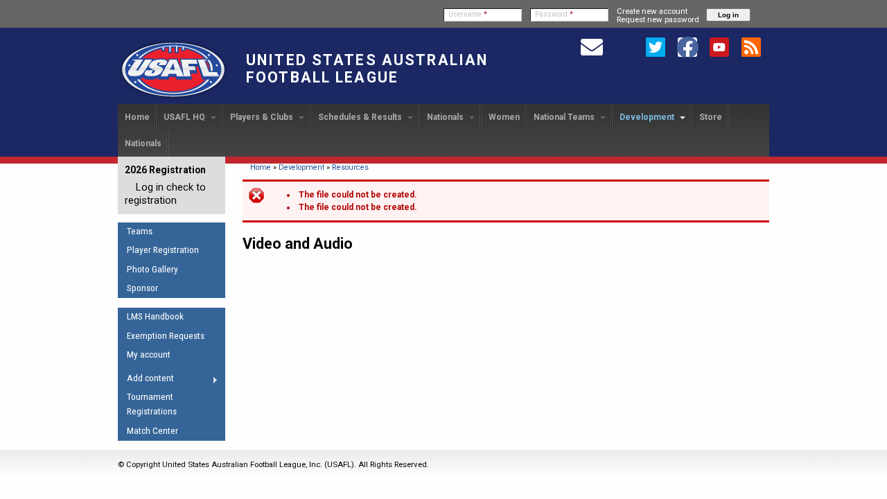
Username (467, 14)
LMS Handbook (155, 316)
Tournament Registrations (152, 404)
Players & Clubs (262, 117)
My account (148, 354)
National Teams (565, 117)
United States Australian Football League (367, 68)
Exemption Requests (165, 336)
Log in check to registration (165, 194)
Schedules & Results (361, 117)
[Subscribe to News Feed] (751, 46)
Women (504, 117)
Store (710, 117)
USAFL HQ (185, 117)
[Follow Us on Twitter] (655, 46)
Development (648, 117)
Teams (139, 231)
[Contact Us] (592, 46)
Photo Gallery (152, 269)
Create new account (652, 11)
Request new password (658, 19)
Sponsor (142, 288)
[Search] (624, 46)
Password (554, 14)
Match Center (152, 431)
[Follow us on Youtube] (719, 46)
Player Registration (163, 250)
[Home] (173, 98)
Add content (146, 380)
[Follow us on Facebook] (687, 46)
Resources (350, 167)
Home (137, 117)
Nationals (446, 117)
